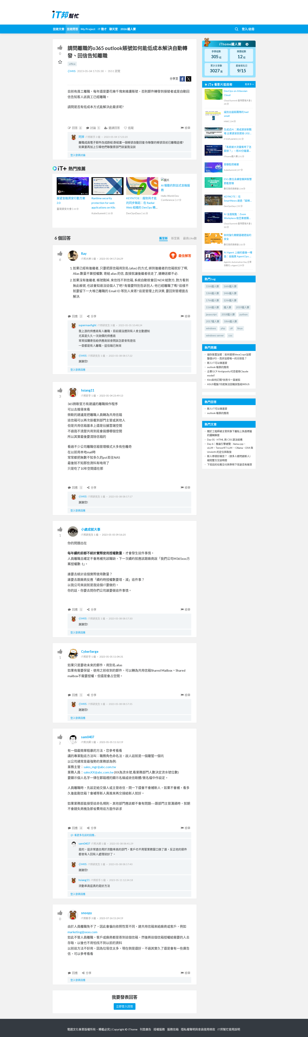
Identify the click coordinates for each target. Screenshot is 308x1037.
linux (240, 328)
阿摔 (81, 136)
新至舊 (175, 238)
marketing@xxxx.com (82, 932)
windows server (215, 335)
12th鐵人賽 (230, 300)
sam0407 (87, 737)
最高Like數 (190, 238)
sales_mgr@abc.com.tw (100, 767)
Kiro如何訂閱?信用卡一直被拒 (223, 379)
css (230, 335)
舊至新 (163, 238)
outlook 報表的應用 (218, 367)
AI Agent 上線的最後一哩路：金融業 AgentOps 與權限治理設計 (238, 255)
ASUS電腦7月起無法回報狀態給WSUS (228, 384)
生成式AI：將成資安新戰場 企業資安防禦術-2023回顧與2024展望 (237, 132)
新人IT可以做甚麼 (217, 362)
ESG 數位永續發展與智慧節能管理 (238, 181)
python (244, 314)
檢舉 (187, 127)
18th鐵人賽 (230, 321)
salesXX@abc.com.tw (99, 772)
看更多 (248, 84)
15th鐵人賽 (212, 286)
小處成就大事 (90, 529)
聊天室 (113, 29)
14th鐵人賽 (230, 293)
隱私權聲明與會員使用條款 (198, 1029)
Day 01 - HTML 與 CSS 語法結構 (224, 439)
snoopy (86, 913)
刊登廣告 (145, 1029)
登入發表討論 (77, 155)
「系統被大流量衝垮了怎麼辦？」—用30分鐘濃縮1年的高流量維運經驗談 (237, 149)
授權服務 (159, 1029)
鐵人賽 (227, 307)
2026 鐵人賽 (128, 29)
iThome (132, 1029)
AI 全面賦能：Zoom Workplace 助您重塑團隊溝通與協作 (237, 216)
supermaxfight (87, 325)
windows (211, 328)
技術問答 (72, 29)
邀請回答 (114, 127)
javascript (211, 314)
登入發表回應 (77, 369)
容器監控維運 (231, 164)
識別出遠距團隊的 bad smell (236, 113)
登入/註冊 (248, 29)
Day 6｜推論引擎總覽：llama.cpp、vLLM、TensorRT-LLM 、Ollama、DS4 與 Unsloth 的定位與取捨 (230, 447)
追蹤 (131, 127)
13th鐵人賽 (212, 293)
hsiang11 (87, 390)
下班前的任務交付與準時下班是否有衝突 (229, 464)
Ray (84, 254)
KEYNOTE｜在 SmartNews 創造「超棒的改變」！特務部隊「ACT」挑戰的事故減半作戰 (238, 199)
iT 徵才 (102, 29)
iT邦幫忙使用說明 (228, 1029)
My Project (88, 29)
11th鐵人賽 (212, 307)
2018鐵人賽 (228, 314)
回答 (76, 127)
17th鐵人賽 (212, 300)
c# (231, 328)
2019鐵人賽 (242, 307)
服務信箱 (173, 1029)
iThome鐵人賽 (230, 44)
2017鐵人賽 (212, 321)
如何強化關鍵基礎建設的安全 (237, 236)
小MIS (72, 71)
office (72, 63)
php (223, 328)
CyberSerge (89, 651)
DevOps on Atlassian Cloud (235, 92)
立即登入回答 (124, 1006)
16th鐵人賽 (230, 286)
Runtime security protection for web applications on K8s (103, 202)
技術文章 (58, 29)
